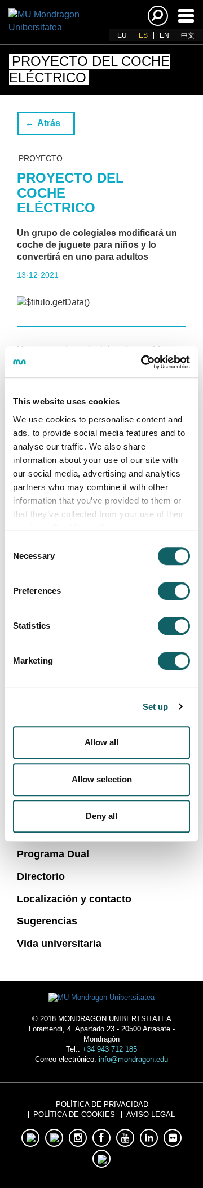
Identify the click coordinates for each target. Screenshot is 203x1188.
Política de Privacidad (102, 1104)
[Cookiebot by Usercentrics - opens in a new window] (143, 362)
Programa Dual (53, 854)
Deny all (101, 816)
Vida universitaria (59, 943)
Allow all (101, 742)
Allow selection (102, 779)
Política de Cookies (74, 1114)
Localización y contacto (74, 899)
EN (164, 35)
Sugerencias (47, 921)
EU (122, 35)
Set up (156, 706)
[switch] (174, 591)
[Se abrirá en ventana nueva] (30, 1138)
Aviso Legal (150, 1114)
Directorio (41, 876)
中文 (188, 35)
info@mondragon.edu (133, 1059)
